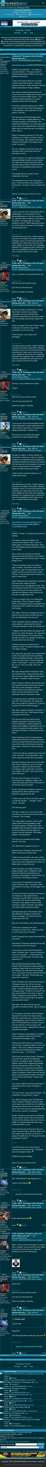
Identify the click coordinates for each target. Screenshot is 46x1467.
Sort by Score (17, 1441)
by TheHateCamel (30, 1380)
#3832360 (14, 269)
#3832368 (14, 305)
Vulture (35, 303)
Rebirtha (35, 1277)
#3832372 (14, 379)
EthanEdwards (16, 1415)
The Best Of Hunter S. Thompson (17, 1382)
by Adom (27, 1392)
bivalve (14, 1378)
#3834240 (14, 1240)
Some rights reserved (35, 1461)
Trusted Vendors (36, 14)
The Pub (27, 30)
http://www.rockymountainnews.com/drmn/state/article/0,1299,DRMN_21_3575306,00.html (27, 524)
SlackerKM (36, 1172)
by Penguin (28, 1425)
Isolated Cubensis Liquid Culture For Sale (18, 49)
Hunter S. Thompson (12, 1413)
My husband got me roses (14, 1395)
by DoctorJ (29, 1417)
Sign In (17, 12)
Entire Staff (10, 1436)
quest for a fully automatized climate (29, 1194)
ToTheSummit (16, 1423)
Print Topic (25, 1441)
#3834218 (14, 1207)
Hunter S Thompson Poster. (15, 1388)
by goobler (29, 1398)
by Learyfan (29, 1386)
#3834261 (14, 1314)
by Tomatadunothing (31, 1411)
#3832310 (14, 60)
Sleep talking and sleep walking (17, 1407)
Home (3, 8)
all (36, 1382)
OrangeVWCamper (19, 205)
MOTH (34, 448)
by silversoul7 (30, 1405)
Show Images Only (6, 1441)
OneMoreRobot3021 (20, 268)
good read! (19, 1321)
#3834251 (14, 1279)
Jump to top (5, 1355)
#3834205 (14, 1174)
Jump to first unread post (9, 54)
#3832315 (14, 207)
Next (31, 33)
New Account (27, 12)
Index (25, 33)
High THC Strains (39, 49)
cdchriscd (15, 1390)
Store (23, 16)
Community (11, 8)
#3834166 (14, 517)
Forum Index (10, 14)
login (39, 39)
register (6, 41)
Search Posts (22, 14)
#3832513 (14, 450)
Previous (17, 33)
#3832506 (14, 418)
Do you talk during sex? (14, 1401)
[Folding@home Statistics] (5, 1221)
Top (45, 198)
